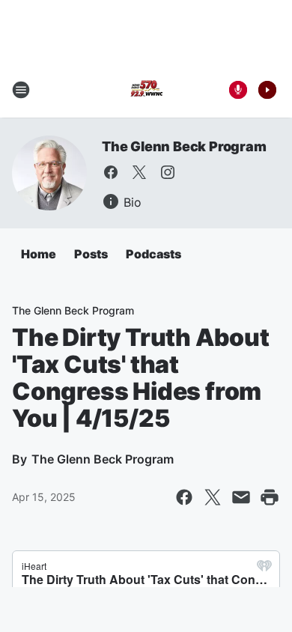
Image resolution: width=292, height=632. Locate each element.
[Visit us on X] (139, 172)
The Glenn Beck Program (184, 146)
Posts (91, 253)
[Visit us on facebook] (111, 172)
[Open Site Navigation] (21, 90)
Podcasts (153, 253)
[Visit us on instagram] (168, 172)
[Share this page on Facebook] (184, 497)
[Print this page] (269, 497)
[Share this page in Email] (241, 497)
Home (38, 253)
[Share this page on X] (212, 497)
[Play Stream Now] (267, 90)
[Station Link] (146, 90)
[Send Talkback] (238, 90)
